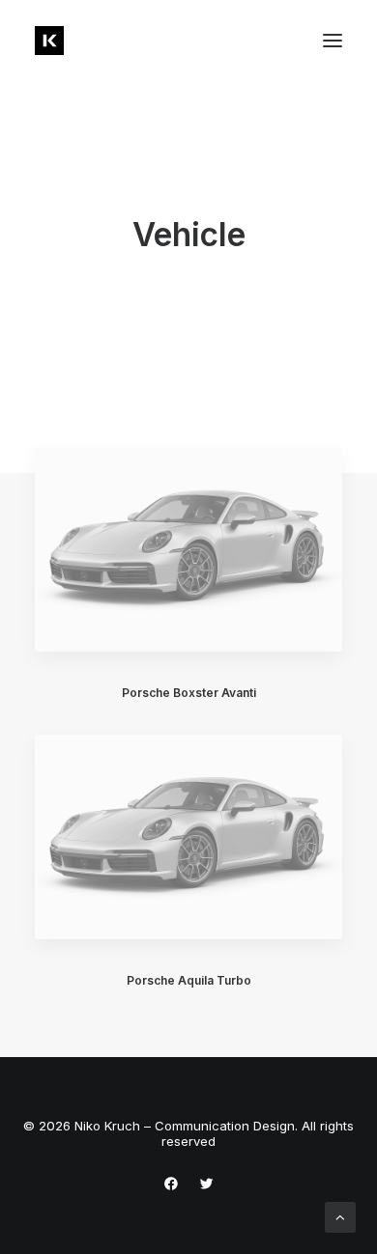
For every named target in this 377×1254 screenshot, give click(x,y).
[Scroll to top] (340, 1216)
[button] (332, 40)
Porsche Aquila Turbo (189, 980)
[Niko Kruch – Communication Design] (49, 40)
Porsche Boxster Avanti (189, 692)
